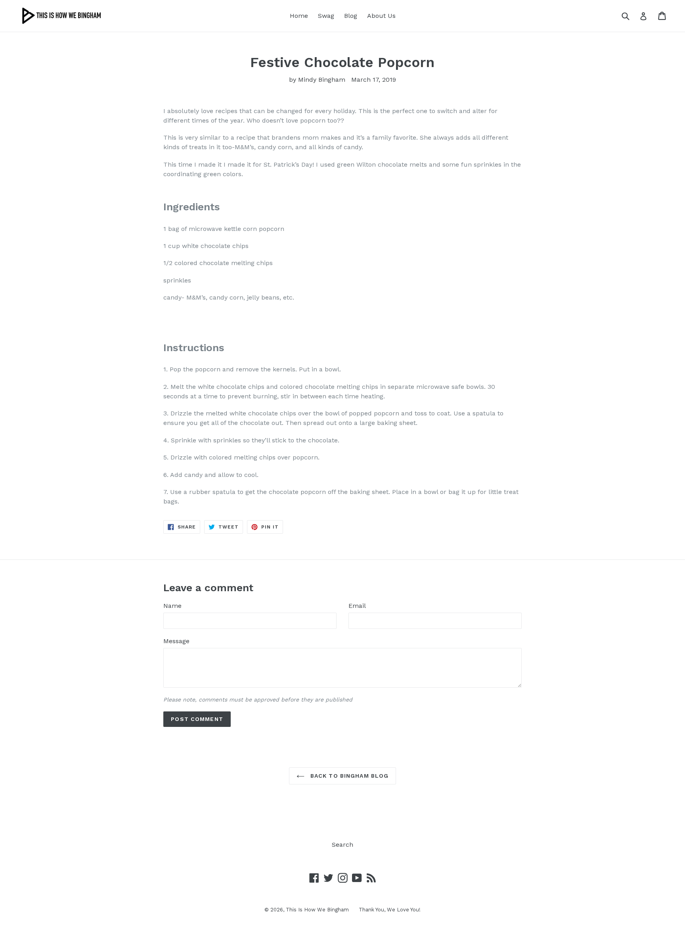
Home (299, 15)
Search (342, 844)
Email (357, 605)
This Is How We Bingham (317, 910)
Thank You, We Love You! (390, 910)
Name (172, 605)
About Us (381, 15)
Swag (326, 15)
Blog (350, 15)
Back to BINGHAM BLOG (348, 776)
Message (176, 641)
